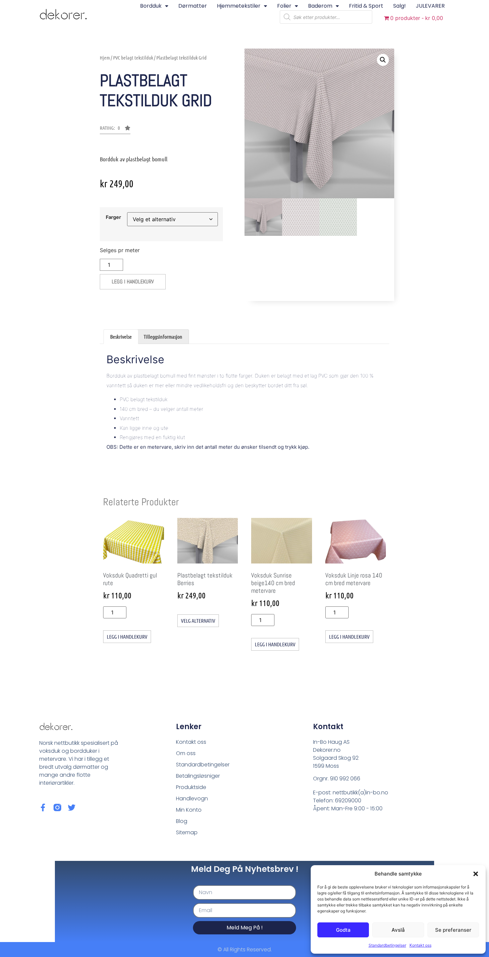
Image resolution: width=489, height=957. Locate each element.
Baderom (320, 6)
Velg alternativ (198, 620)
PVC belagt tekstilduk (133, 58)
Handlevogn (192, 798)
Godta (343, 930)
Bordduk (151, 6)
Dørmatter (192, 6)
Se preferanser (453, 930)
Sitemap (187, 832)
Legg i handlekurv (133, 281)
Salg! (399, 6)
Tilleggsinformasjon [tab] (163, 336)
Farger (113, 217)
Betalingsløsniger (198, 776)
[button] (475, 874)
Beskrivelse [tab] (121, 336)
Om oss (186, 753)
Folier (284, 6)
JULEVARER (430, 6)
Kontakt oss (420, 945)
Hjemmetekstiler (238, 6)
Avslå (398, 930)
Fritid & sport (366, 6)
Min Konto (189, 810)
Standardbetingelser (387, 945)
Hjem (105, 58)
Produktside (191, 787)
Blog (181, 821)
